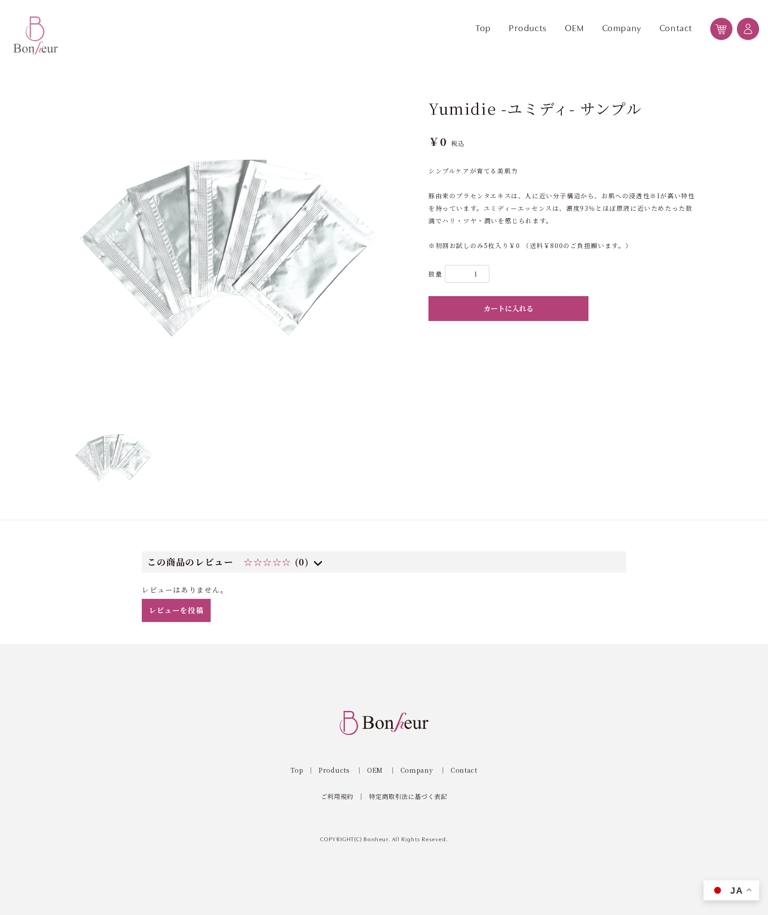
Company (622, 28)
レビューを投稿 (176, 610)
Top (483, 28)
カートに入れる (508, 308)
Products (528, 28)
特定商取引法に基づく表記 (408, 796)
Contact (676, 28)
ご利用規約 (337, 796)
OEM (574, 28)
